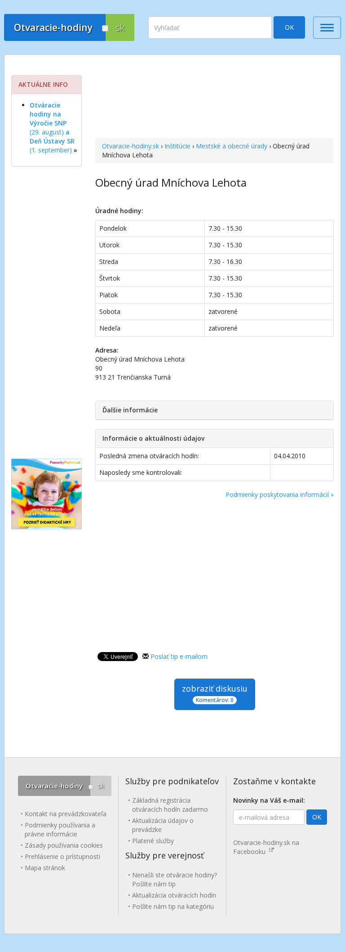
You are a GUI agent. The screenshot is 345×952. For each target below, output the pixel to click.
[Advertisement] (214, 97)
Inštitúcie (177, 146)
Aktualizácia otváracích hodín (174, 895)
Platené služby (153, 840)
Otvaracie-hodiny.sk (130, 146)
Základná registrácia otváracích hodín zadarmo (170, 804)
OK (289, 27)
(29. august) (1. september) (52, 127)
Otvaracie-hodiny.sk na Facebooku (266, 847)
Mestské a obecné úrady (231, 146)
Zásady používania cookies (64, 845)
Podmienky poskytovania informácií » (280, 494)
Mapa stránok (45, 867)
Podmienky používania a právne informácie (60, 829)
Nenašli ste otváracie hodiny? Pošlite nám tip (174, 879)
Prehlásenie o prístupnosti (62, 856)
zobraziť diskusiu (215, 693)
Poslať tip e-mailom (179, 656)
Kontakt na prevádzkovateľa (65, 813)
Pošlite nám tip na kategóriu (173, 906)
